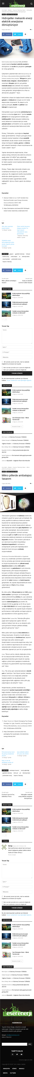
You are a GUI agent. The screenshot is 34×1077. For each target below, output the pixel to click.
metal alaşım (14, 256)
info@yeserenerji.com (13, 1035)
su (19, 256)
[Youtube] (21, 1054)
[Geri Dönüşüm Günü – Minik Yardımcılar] (6, 420)
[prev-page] (3, 320)
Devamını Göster (16, 426)
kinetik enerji (6, 256)
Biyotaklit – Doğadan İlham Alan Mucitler (18, 460)
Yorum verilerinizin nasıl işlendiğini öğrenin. (19, 380)
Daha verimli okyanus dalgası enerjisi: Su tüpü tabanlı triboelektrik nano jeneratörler (23, 230)
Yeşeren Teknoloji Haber (19, 10)
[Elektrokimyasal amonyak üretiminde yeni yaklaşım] (6, 304)
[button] (31, 3)
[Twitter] (17, 1054)
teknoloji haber (26, 256)
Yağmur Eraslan (6, 443)
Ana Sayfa (4, 10)
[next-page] (6, 320)
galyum (11, 254)
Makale (10, 10)
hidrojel (28, 254)
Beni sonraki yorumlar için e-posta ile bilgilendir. (17, 367)
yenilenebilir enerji (16, 259)
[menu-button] (3, 3)
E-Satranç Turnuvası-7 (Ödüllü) (17, 437)
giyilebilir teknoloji (19, 254)
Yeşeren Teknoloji (7, 261)
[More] (25, 34)
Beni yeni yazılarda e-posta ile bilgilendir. (15, 370)
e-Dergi (4, 298)
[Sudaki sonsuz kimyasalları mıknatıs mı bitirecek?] (6, 313)
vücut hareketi (6, 259)
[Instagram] (12, 1054)
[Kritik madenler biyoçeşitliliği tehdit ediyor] (6, 296)
